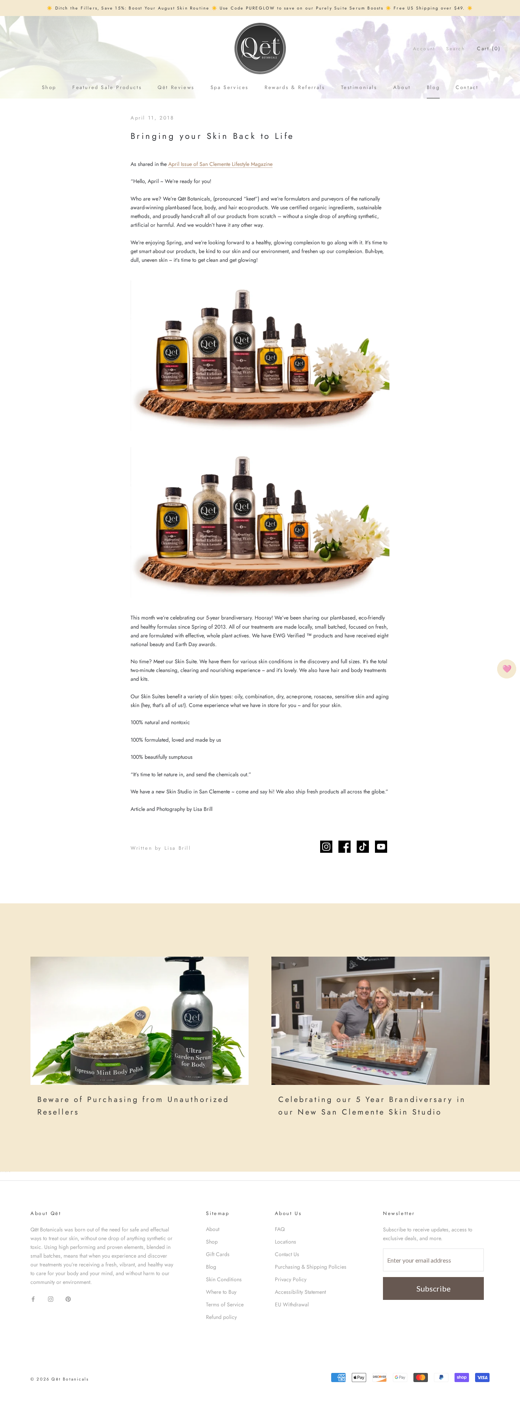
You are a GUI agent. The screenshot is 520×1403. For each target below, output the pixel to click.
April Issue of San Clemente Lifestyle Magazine (220, 164)
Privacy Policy (290, 1279)
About (402, 87)
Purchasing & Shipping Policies (310, 1267)
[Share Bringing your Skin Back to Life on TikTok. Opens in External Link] (363, 847)
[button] (506, 668)
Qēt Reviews (176, 87)
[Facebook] (33, 1298)
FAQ (280, 1229)
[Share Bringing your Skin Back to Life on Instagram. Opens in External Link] (326, 847)
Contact (467, 87)
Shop (49, 87)
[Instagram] (50, 1298)
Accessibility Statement (300, 1292)
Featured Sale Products (107, 87)
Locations (285, 1241)
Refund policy (221, 1317)
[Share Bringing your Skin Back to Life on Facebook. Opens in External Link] (344, 847)
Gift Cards (218, 1254)
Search (455, 48)
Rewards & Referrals (295, 87)
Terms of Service (225, 1304)
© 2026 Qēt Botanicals (59, 1379)
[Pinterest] (68, 1298)
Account (424, 48)
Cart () (489, 48)
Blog (433, 87)
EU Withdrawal (292, 1304)
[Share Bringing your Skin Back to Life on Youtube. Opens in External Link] (381, 847)
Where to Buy (221, 1292)
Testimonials (359, 87)
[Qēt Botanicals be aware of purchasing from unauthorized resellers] (139, 1021)
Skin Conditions (224, 1279)
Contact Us (287, 1254)
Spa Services (230, 87)
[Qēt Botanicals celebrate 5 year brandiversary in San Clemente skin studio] (380, 1021)
